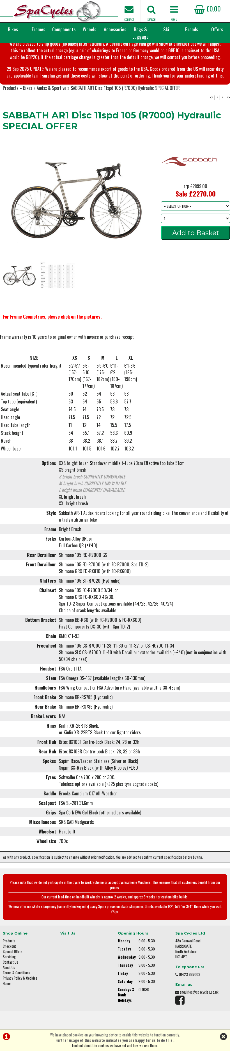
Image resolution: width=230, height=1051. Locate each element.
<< (211, 97)
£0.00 (213, 8)
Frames (38, 29)
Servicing (9, 956)
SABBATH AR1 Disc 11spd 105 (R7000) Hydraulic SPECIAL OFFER (125, 88)
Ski (166, 29)
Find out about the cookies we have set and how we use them (114, 1045)
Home (7, 983)
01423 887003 (189, 974)
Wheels (89, 29)
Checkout (9, 946)
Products (11, 88)
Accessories (115, 29)
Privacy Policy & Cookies (20, 978)
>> (228, 97)
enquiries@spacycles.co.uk (199, 992)
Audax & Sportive (51, 88)
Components (63, 29)
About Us (9, 967)
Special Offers (12, 951)
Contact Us (10, 962)
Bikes (13, 29)
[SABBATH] (189, 180)
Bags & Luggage (140, 32)
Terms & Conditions (16, 972)
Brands (191, 29)
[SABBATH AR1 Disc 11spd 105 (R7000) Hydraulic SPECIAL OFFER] (76, 198)
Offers (217, 29)
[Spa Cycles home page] (57, 11)
